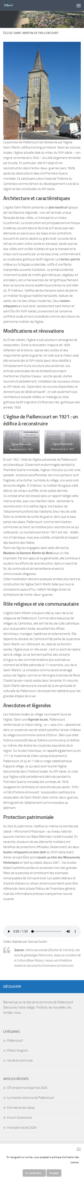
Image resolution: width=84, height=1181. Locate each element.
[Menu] (78, 5)
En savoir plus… (34, 1173)
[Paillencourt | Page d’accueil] (10, 5)
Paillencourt (15, 1040)
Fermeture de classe (21, 1108)
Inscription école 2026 (21, 1127)
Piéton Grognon (17, 1050)
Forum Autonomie (19, 1118)
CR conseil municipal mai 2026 (27, 1088)
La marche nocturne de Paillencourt (30, 1098)
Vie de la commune (20, 1060)
